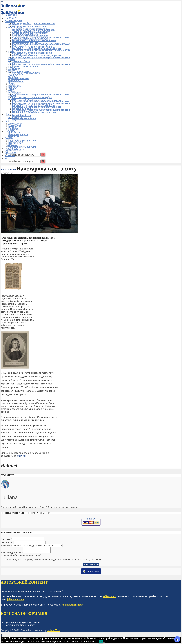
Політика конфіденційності (20, 625)
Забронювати (91, 564)
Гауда (11, 60)
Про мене (10, 152)
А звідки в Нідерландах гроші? (30, 35)
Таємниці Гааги (21, 61)
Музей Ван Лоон (21, 115)
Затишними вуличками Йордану (31, 38)
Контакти (10, 155)
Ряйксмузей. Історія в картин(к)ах (32, 97)
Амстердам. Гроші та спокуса (29, 26)
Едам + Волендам (18, 78)
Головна (9, 18)
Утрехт (12, 95)
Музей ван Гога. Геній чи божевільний (34, 47)
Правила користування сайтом (22, 622)
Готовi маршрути (18, 141)
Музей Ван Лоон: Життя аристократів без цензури (41, 49)
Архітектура (15, 124)
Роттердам (14, 92)
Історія (12, 120)
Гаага (11, 51)
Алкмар (12, 24)
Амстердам (15, 27)
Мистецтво (14, 132)
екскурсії (21, 455)
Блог (8, 114)
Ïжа (10, 143)
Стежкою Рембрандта (25, 41)
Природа (13, 135)
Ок (100, 641)
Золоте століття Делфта (26, 66)
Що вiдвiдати (16, 149)
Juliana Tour (53, 630)
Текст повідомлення (12, 552)
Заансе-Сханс (16, 81)
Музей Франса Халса (24, 118)
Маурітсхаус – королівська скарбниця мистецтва (41, 57)
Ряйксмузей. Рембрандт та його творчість (37, 55)
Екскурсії (11, 14)
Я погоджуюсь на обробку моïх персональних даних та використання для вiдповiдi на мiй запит (55, 559)
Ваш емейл (7, 542)
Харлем (12, 86)
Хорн (11, 89)
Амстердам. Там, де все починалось (33, 23)
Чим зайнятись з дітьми (22, 146)
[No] (104, 642)
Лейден (12, 84)
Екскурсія (6, 545)
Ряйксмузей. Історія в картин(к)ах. (32, 52)
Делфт (12, 69)
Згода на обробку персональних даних (21, 555)
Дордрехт (14, 75)
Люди (11, 129)
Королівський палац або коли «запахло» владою (40, 94)
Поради (9, 138)
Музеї (11, 98)
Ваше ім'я (6, 539)
